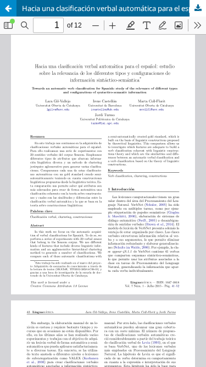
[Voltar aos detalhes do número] (8, 8)
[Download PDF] (198, 8)
